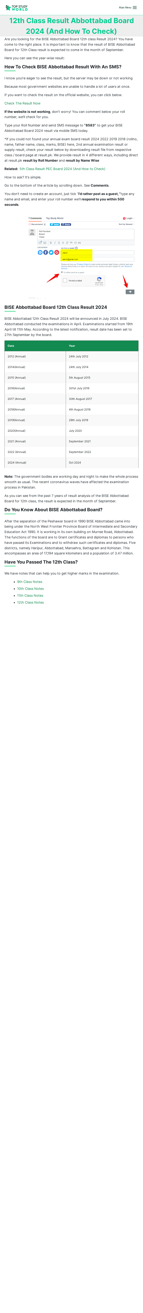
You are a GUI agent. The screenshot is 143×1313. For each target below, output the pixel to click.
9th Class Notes (29, 582)
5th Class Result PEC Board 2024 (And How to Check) (54, 169)
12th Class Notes (30, 602)
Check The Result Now (22, 103)
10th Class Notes (30, 589)
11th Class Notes (30, 595)
